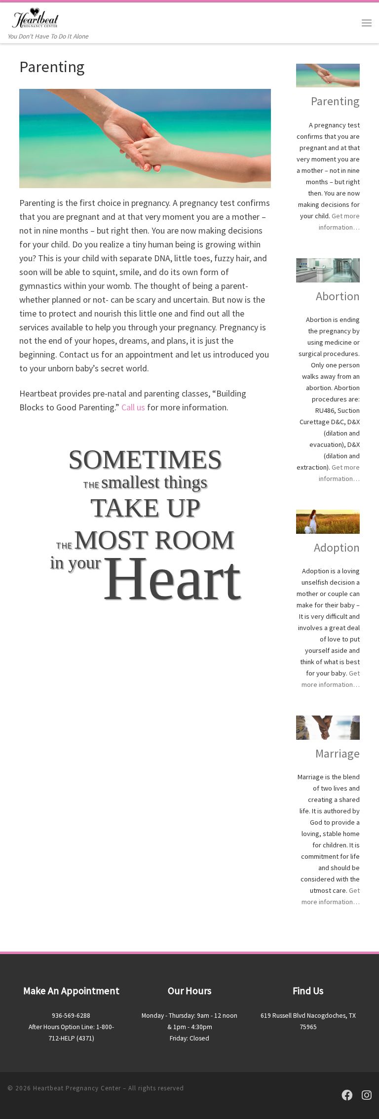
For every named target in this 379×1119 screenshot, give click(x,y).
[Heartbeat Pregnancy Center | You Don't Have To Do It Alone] (35, 17)
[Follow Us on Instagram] (367, 1095)
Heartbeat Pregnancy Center (77, 1088)
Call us (133, 407)
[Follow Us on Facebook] (347, 1095)
